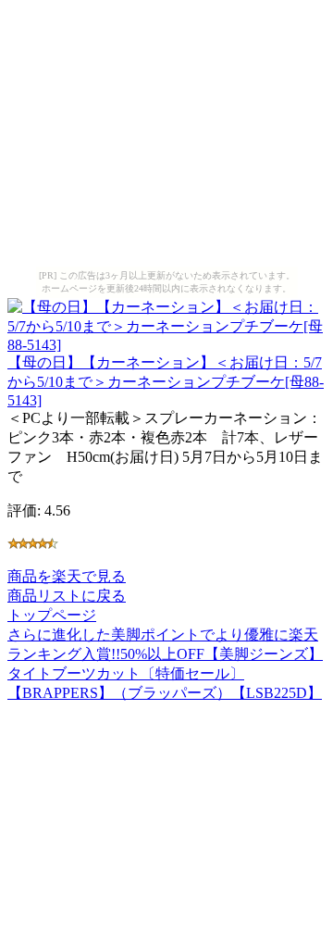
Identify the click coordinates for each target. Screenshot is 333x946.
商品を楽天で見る (66, 576)
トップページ (51, 615)
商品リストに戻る (66, 596)
